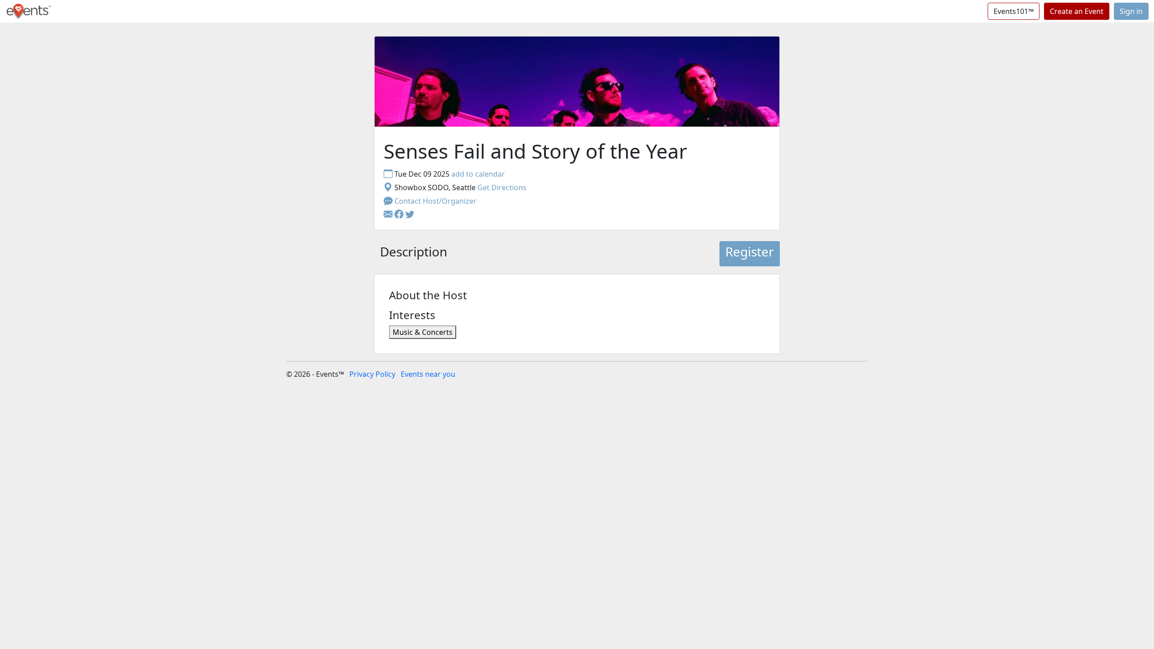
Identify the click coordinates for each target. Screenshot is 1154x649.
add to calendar (478, 174)
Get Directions (502, 187)
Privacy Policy (372, 374)
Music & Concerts (423, 332)
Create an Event (1077, 11)
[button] (399, 214)
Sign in (1131, 11)
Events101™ (1014, 11)
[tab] (413, 253)
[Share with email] (389, 214)
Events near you (428, 374)
